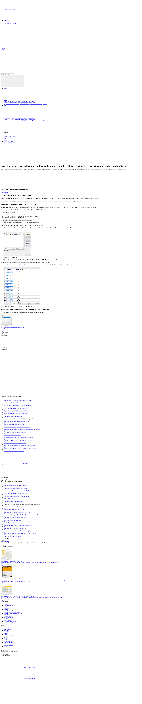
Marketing (19, 102)
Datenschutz (6, 609)
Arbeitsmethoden (8, 101)
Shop (5, 116)
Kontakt (5, 606)
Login (8, 21)
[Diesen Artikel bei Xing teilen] (78, 346)
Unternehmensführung (37, 104)
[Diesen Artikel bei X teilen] (34, 346)
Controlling (28, 101)
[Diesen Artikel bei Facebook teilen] (12, 346)
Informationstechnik (12, 102)
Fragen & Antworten (8, 605)
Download (25, 463)
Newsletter (6, 618)
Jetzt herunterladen (5, 192)
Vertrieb (45, 104)
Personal (24, 102)
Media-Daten (7, 614)
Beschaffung (22, 101)
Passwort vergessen (11, 23)
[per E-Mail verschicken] (100, 346)
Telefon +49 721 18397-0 (29, 667)
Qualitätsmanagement (27, 104)
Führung (6, 102)
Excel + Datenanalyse (9, 142)
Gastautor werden (8, 616)
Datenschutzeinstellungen (9, 610)
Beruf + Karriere (15, 101)
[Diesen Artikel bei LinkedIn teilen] (56, 346)
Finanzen (33, 101)
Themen (5, 100)
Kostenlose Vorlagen (8, 617)
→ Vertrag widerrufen (9, 622)
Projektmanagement (8, 104)
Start (5, 138)
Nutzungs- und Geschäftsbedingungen (12, 612)
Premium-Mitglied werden (10, 136)
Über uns (6, 604)
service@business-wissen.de (29, 678)
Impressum (6, 608)
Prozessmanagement (17, 104)
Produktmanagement (30, 102)
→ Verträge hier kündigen (10, 621)
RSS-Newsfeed (7, 620)
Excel (5, 105)
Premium (6, 88)
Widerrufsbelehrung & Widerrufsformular (13, 613)
